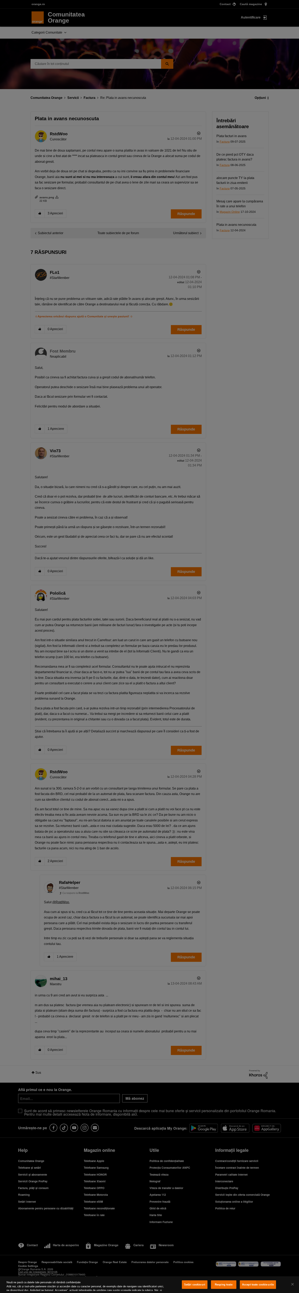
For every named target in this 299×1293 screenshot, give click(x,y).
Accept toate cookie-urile (258, 1284)
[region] (149, 1284)
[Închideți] (292, 1284)
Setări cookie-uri (194, 1284)
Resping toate (223, 1284)
